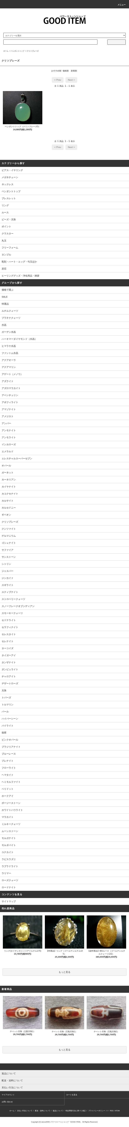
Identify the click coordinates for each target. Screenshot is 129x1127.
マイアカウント (8, 1095)
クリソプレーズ (33, 51)
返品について (58, 1111)
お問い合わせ (7, 1102)
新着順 (74, 71)
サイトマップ (9, 901)
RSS (111, 1111)
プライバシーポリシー (96, 1111)
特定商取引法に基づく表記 (76, 1111)
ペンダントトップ (17, 51)
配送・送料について (42, 1111)
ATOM (117, 1111)
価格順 (66, 71)
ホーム (5, 51)
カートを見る (71, 1095)
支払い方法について (24, 1111)
